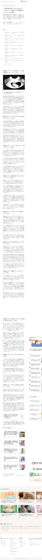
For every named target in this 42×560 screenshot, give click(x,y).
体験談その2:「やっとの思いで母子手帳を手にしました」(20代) (14, 36)
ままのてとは (12, 546)
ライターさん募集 (22, 543)
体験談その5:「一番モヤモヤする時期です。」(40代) (14, 46)
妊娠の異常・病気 (14, 528)
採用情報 (21, 542)
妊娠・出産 (3, 542)
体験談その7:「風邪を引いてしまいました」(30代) (14, 52)
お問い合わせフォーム (34, 544)
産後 (32, 528)
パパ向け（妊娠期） (5, 529)
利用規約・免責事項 (13, 548)
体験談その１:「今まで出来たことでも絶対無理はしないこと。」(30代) (15, 33)
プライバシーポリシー (14, 549)
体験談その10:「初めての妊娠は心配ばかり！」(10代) (14, 61)
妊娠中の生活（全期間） (5, 528)
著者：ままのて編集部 (7, 22)
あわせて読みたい (8, 64)
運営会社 (21, 540)
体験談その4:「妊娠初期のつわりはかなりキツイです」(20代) (14, 42)
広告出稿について (22, 545)
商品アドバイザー (13, 545)
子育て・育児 (3, 543)
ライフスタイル (3, 545)
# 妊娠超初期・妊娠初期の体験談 (8, 5)
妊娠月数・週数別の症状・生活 (20, 526)
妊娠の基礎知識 (30, 526)
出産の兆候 (21, 528)
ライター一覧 (12, 542)
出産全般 (26, 528)
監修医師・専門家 (13, 543)
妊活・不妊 (3, 540)
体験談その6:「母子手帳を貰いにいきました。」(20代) (14, 49)
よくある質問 (12, 554)
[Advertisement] (11, 309)
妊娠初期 (3, 526)
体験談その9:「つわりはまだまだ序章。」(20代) (15, 58)
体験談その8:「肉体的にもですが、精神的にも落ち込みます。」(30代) (14, 56)
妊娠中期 (7, 526)
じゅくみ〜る (21, 546)
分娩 (29, 528)
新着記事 (11, 540)
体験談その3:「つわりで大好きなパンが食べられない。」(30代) (14, 39)
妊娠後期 (11, 526)
